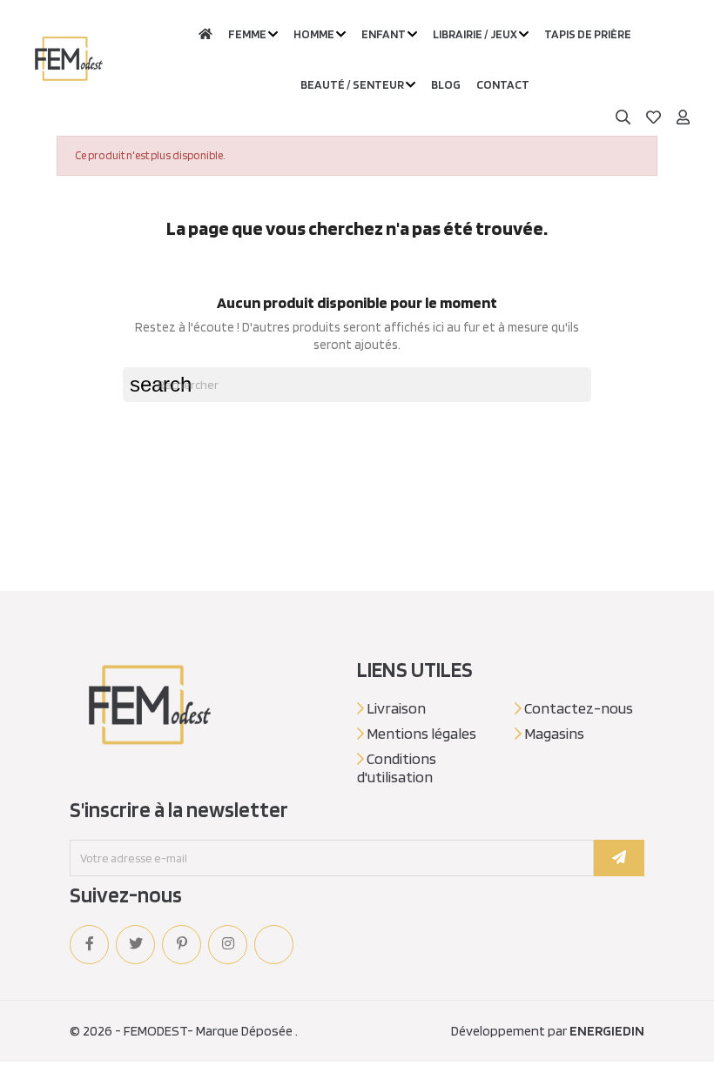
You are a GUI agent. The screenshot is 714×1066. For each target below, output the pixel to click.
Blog (446, 84)
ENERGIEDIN (606, 1030)
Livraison (395, 708)
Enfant (383, 34)
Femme (247, 34)
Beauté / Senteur (352, 84)
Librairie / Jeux (475, 34)
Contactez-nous (577, 708)
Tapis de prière (587, 34)
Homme (313, 34)
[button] (683, 118)
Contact (502, 84)
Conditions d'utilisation (396, 767)
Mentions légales (420, 733)
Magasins (553, 733)
